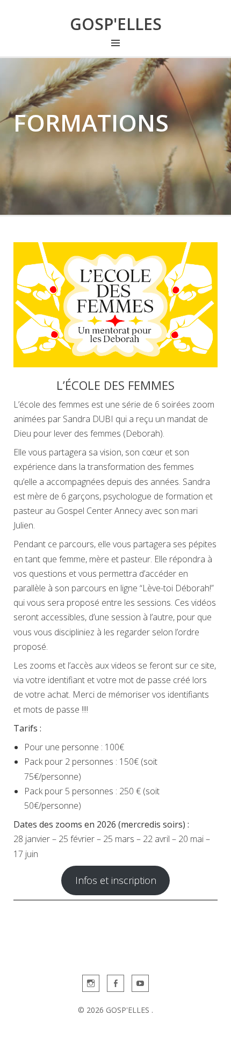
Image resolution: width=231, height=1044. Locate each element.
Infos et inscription (115, 880)
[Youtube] (140, 983)
